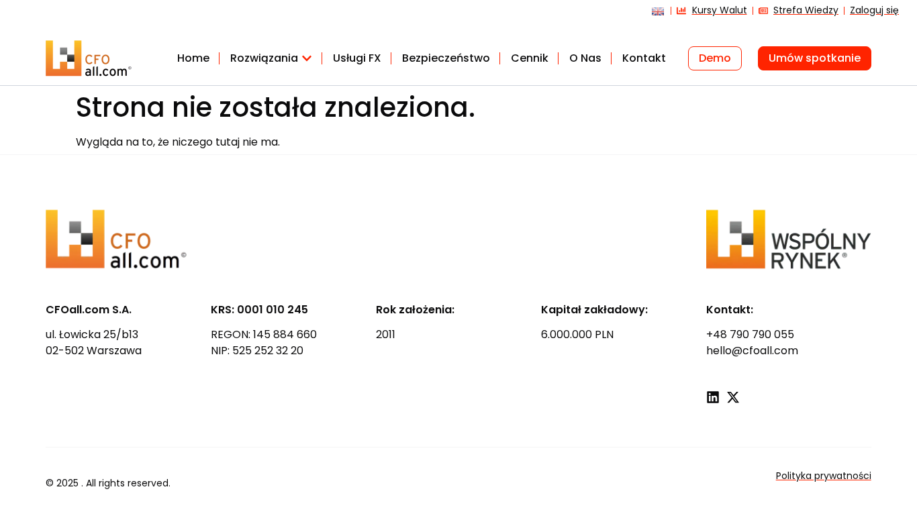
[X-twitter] (733, 397)
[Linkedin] (713, 397)
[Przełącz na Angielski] (655, 16)
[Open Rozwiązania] (306, 58)
